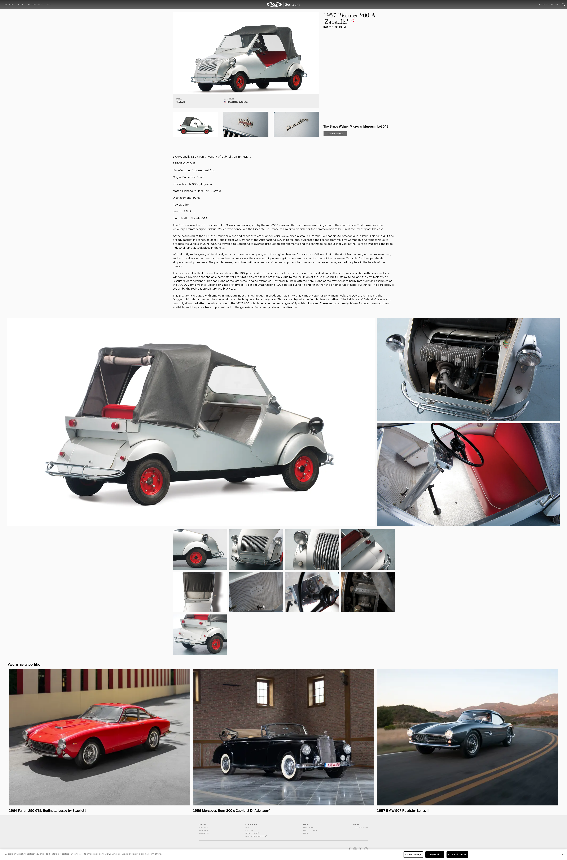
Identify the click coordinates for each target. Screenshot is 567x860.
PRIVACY (357, 824)
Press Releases (310, 830)
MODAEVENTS (251, 833)
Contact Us (204, 833)
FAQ (247, 827)
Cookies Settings (360, 827)
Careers (249, 830)
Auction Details (335, 134)
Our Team (203, 830)
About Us (203, 827)
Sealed (21, 4)
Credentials (308, 827)
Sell (48, 4)
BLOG (305, 833)
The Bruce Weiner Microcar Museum (349, 126)
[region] (283, 855)
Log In (554, 4)
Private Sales (35, 4)
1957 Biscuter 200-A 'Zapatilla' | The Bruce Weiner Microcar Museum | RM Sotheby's (283, 4)
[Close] (562, 854)
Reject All (434, 854)
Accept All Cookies (457, 854)
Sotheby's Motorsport (255, 836)
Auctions (9, 4)
